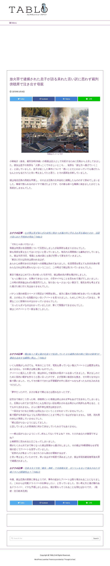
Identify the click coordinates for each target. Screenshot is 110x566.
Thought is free (69, 559)
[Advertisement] (55, 47)
